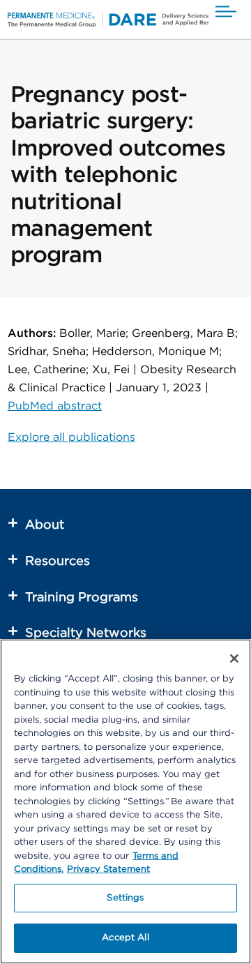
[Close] (234, 658)
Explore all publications (71, 437)
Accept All (125, 937)
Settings (125, 898)
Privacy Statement (108, 869)
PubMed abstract (55, 406)
